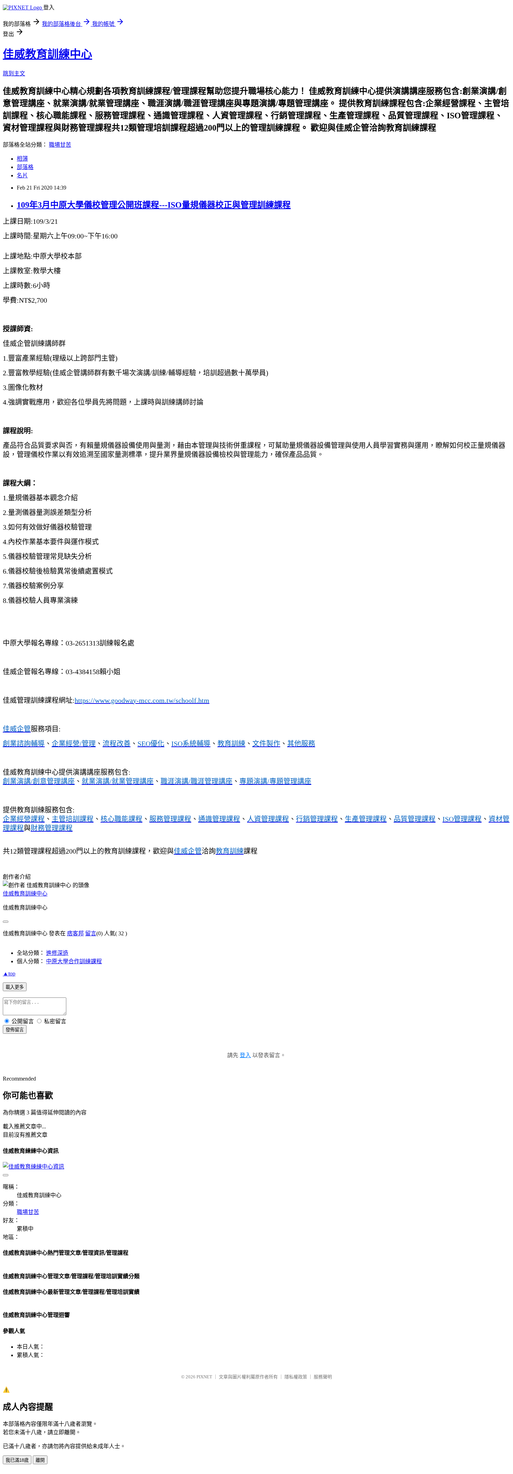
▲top (9, 973)
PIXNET (204, 1376)
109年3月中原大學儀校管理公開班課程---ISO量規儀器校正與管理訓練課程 (154, 204)
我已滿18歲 (17, 1460)
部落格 (25, 167)
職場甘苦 (60, 145)
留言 (90, 933)
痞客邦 (75, 933)
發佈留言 (15, 1029)
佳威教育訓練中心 (47, 54)
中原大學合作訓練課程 (74, 961)
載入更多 (15, 987)
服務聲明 (323, 1376)
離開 (40, 1460)
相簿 (22, 159)
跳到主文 (14, 73)
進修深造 (57, 953)
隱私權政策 (295, 1376)
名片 (22, 175)
